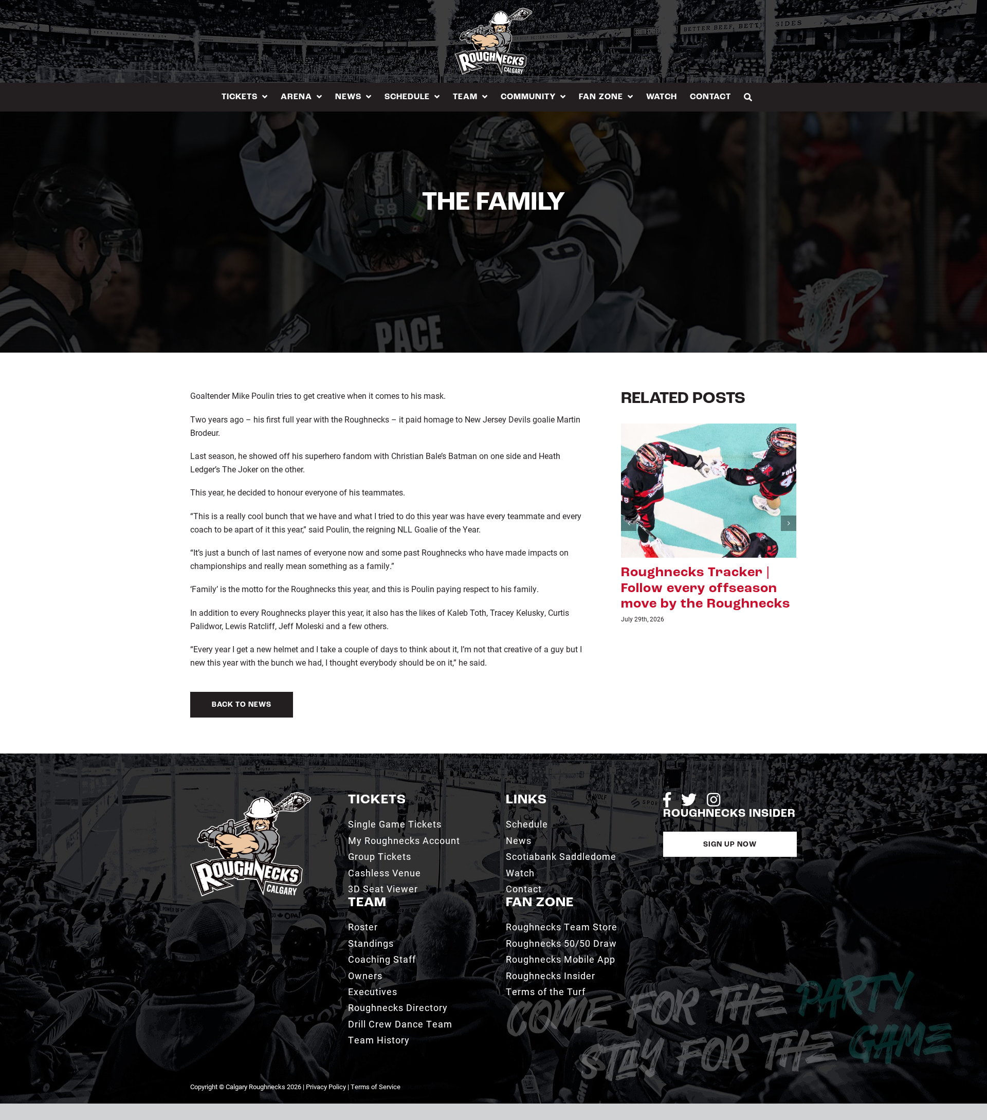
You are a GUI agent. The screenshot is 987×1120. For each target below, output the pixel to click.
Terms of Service (375, 1086)
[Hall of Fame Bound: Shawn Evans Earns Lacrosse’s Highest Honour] (708, 489)
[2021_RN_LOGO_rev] (250, 796)
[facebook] (667, 799)
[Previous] (628, 531)
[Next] (788, 531)
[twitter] (689, 799)
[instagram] (713, 799)
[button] (748, 97)
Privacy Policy (326, 1086)
